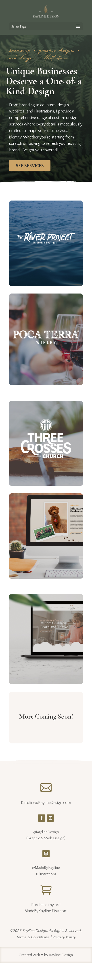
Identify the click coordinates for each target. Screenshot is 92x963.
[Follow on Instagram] (50, 818)
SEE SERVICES (30, 165)
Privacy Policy (64, 937)
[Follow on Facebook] (41, 818)
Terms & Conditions (32, 937)
